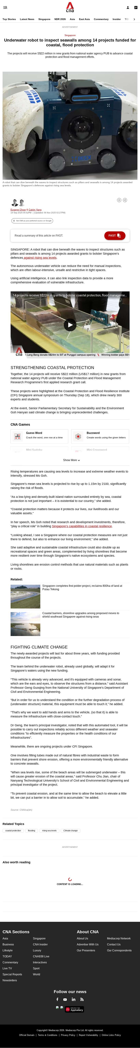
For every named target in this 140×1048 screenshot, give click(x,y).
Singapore (44, 19)
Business (8, 944)
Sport (36, 968)
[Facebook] (57, 1000)
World (36, 974)
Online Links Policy (111, 1035)
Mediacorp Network (119, 938)
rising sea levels (49, 830)
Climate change (71, 830)
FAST (112, 235)
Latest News (27, 19)
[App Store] (61, 1008)
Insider (117, 19)
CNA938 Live (41, 956)
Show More (70, 460)
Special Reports (12, 974)
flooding (31, 830)
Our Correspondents (119, 950)
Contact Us (114, 944)
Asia (72, 19)
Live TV (7, 968)
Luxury (37, 950)
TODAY (129, 19)
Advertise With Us (88, 944)
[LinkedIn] (73, 1000)
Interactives (40, 962)
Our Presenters (86, 950)
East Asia (84, 19)
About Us (82, 938)
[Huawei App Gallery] (74, 1009)
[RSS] (82, 1000)
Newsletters (10, 980)
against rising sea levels (40, 257)
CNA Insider (40, 944)
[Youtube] (65, 999)
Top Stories (9, 19)
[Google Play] (57, 1008)
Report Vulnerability (88, 1035)
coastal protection (13, 830)
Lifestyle (8, 950)
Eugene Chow (18, 209)
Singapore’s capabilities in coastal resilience (82, 526)
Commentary (101, 19)
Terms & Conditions (47, 1035)
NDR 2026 (60, 19)
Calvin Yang (35, 209)
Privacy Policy (68, 1035)
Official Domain (26, 1035)
